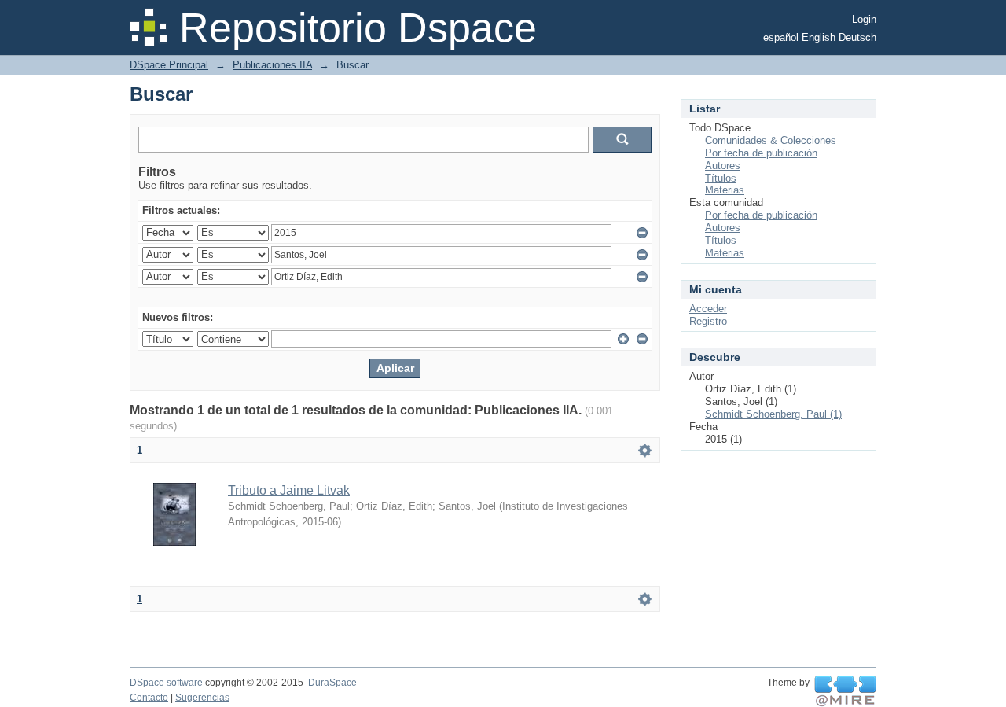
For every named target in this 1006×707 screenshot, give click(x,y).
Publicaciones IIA (272, 65)
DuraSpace (332, 682)
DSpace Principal (169, 65)
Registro (708, 321)
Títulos (720, 178)
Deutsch (857, 37)
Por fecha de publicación (761, 153)
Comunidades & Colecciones (770, 140)
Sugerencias (202, 697)
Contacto (149, 697)
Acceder (708, 309)
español (781, 37)
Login (864, 19)
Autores (722, 165)
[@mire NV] (845, 691)
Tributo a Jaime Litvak (289, 490)
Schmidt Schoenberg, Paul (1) (773, 414)
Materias (724, 190)
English (818, 37)
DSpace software (166, 682)
